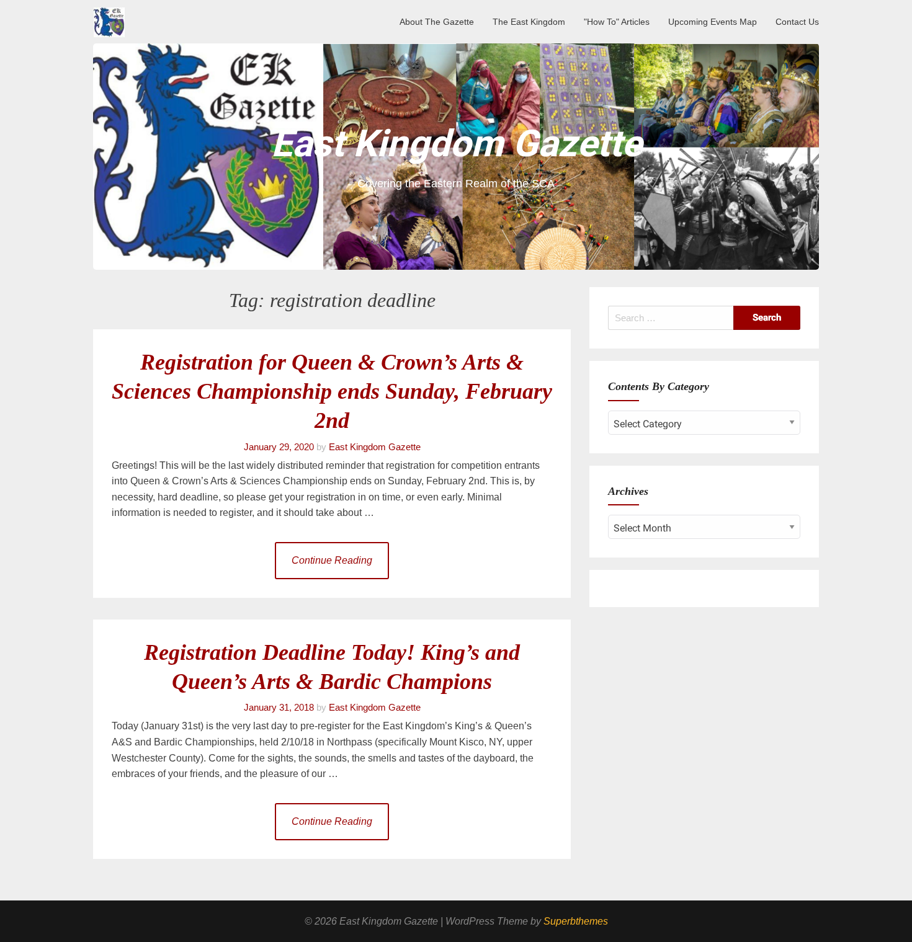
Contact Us (797, 22)
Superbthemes (575, 921)
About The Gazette (437, 22)
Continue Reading (332, 560)
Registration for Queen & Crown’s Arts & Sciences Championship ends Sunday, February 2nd (332, 391)
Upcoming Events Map (712, 22)
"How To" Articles (617, 22)
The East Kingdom (529, 22)
